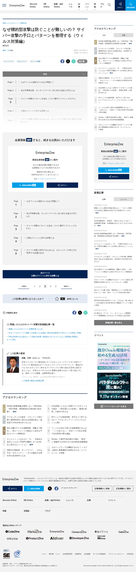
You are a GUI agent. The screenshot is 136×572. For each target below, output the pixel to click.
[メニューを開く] (4, 5)
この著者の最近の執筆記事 (33, 380)
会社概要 (87, 554)
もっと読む (11, 339)
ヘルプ (43, 554)
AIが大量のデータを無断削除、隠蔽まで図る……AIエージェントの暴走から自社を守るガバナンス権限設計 (24, 431)
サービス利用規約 (99, 554)
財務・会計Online (58, 5)
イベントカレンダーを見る (115, 406)
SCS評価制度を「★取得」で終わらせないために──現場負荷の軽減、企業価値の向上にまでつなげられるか (113, 223)
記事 (79, 5)
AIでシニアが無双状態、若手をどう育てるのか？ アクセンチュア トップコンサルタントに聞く (69, 420)
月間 (123, 35)
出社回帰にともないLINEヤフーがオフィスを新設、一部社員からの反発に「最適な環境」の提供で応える (69, 409)
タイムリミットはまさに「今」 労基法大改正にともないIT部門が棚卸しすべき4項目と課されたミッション (24, 442)
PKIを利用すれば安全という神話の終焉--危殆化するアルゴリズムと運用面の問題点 (43, 336)
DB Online (47, 5)
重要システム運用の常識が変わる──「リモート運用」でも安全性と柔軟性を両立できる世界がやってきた (113, 209)
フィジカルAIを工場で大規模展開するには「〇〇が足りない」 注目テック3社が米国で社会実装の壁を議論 (69, 431)
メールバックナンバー (46, 178)
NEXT (66, 286)
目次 (45, 74)
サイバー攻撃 (35, 61)
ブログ (47, 510)
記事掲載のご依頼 (102, 488)
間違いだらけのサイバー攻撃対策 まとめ (26, 329)
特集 (95, 5)
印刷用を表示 (11, 312)
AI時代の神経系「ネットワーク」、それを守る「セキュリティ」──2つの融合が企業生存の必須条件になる (24, 453)
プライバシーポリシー (116, 554)
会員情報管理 (67, 554)
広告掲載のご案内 (123, 488)
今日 (104, 35)
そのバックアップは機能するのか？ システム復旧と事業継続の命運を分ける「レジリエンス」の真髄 (69, 450)
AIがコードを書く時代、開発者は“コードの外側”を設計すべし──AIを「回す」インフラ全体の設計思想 (113, 291)
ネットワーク (9, 61)
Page (11, 82)
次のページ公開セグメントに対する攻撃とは (45, 274)
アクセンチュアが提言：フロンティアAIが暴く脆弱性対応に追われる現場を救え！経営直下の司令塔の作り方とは (24, 420)
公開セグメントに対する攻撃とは (40, 237)
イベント (87, 5)
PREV (24, 286)
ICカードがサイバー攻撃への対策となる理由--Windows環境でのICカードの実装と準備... (45, 332)
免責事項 (78, 554)
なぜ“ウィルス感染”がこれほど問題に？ (37, 82)
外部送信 (130, 554)
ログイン (63, 185)
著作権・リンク (54, 554)
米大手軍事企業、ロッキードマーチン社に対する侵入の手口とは (48, 90)
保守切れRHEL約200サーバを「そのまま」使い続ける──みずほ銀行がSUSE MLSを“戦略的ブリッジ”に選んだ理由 (113, 302)
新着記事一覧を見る (113, 322)
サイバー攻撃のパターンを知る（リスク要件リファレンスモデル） (49, 98)
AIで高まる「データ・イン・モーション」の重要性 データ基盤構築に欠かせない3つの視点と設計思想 (113, 314)
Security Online (33, 5)
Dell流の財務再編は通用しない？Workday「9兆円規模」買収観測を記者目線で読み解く (24, 409)
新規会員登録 (28, 185)
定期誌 (26, 510)
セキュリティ (22, 61)
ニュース (70, 5)
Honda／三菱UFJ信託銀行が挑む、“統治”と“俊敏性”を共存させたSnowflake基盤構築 (69, 440)
